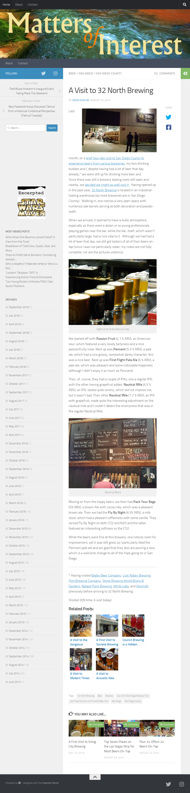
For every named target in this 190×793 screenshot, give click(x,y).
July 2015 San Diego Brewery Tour (133, 695)
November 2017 (18, 375)
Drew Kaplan (80, 100)
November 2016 (18, 452)
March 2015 (16, 605)
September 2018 (19, 332)
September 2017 (19, 392)
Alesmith (142, 586)
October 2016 (17, 460)
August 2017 (16, 401)
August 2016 (16, 477)
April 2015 (15, 596)
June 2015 (15, 579)
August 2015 (16, 562)
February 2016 (17, 511)
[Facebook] (49, 73)
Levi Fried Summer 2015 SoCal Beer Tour (89, 701)
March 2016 (16, 503)
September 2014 (19, 656)
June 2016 (15, 486)
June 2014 (15, 682)
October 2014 (17, 648)
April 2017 (15, 435)
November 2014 (18, 639)
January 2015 (16, 622)
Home (6, 4)
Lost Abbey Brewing (136, 575)
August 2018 (16, 341)
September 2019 (19, 307)
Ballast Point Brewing (97, 586)
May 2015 (14, 588)
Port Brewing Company (85, 581)
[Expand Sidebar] (185, 73)
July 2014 (14, 673)
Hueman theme (50, 783)
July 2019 (14, 315)
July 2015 (14, 571)
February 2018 (17, 366)
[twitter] (43, 73)
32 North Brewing (104, 190)
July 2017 (14, 409)
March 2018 (16, 358)
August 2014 (16, 665)
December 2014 (18, 630)
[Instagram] (55, 73)
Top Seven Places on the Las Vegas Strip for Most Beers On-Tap (119, 746)
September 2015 (19, 554)
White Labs (121, 586)
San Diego (85, 73)
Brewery (109, 695)
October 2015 (17, 545)
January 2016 (16, 520)
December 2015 (18, 528)
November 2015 (18, 537)
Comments (167, 73)
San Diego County (109, 73)
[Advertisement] (31, 163)
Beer (72, 73)
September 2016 (19, 469)
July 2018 (14, 349)
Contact (33, 4)
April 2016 (15, 494)
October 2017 (17, 383)
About (19, 4)
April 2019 (15, 324)
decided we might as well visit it (107, 185)
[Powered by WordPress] (19, 783)
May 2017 (14, 426)
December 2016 (18, 443)
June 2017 (15, 418)
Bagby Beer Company (106, 575)
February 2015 (17, 613)
